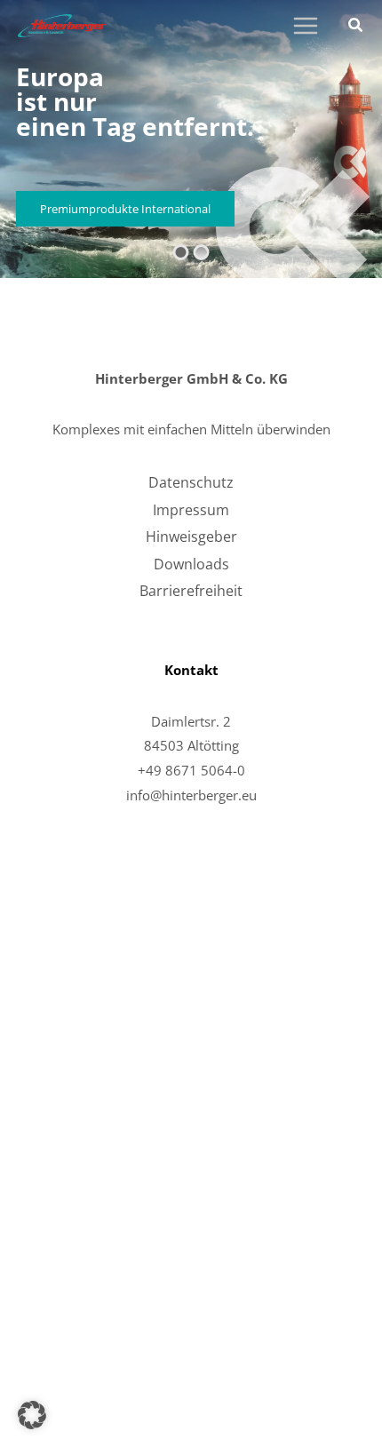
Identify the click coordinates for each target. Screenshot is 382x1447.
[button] (356, 26)
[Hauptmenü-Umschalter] (305, 26)
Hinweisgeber (191, 536)
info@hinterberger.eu (191, 795)
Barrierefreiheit (191, 590)
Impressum (191, 509)
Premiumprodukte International (125, 209)
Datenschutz (191, 482)
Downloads (191, 563)
